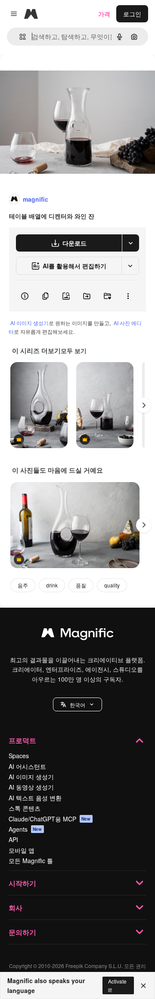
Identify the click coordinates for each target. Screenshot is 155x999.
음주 (23, 585)
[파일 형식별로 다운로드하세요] (130, 243)
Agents (25, 829)
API (13, 839)
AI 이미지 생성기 (29, 322)
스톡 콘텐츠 (24, 808)
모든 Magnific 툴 (31, 860)
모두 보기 (74, 350)
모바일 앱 (21, 850)
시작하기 (22, 883)
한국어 (77, 704)
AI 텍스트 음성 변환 (35, 797)
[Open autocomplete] (19, 37)
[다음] (144, 405)
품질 (81, 585)
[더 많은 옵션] (127, 295)
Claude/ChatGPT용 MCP (50, 819)
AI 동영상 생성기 (31, 787)
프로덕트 (22, 740)
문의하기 (22, 932)
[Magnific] (77, 634)
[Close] (143, 986)
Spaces (19, 755)
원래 (49, 73)
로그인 (132, 13)
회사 (15, 908)
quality (112, 585)
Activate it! (117, 985)
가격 (104, 13)
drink (52, 585)
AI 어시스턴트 (27, 766)
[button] (77, 704)
